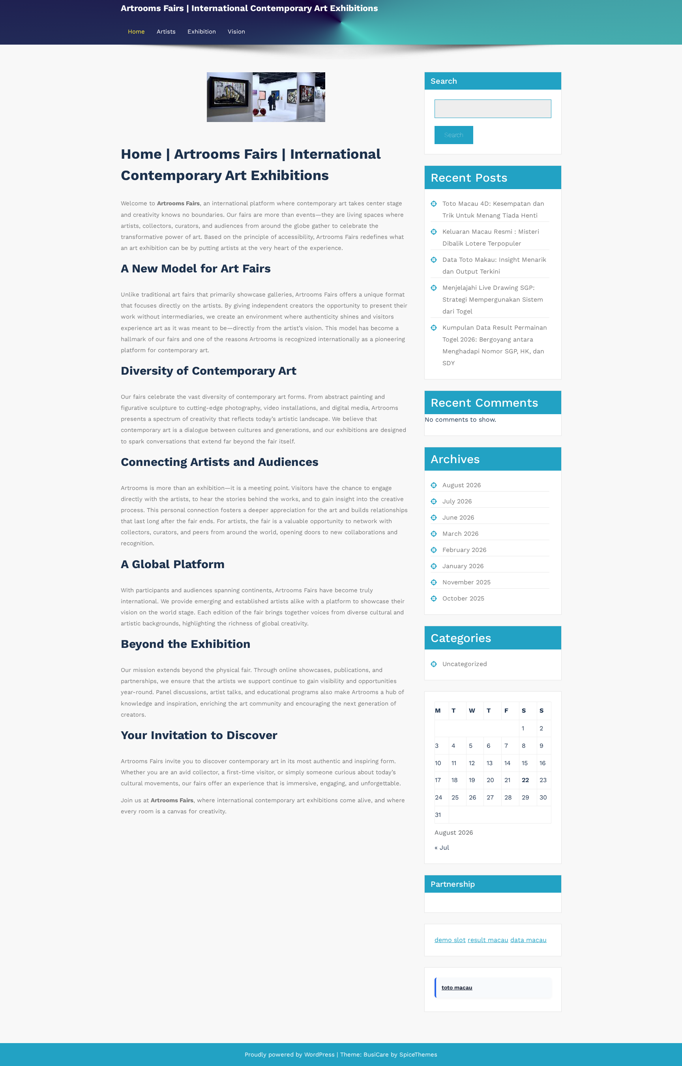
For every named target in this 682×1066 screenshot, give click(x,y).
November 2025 (466, 582)
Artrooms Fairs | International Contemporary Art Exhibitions (249, 8)
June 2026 (458, 517)
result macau (488, 940)
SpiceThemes (417, 1054)
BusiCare (377, 1054)
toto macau (457, 987)
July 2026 (457, 501)
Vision (236, 31)
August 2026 (461, 485)
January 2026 (463, 566)
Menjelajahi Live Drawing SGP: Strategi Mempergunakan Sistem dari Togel (492, 299)
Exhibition (201, 31)
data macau (528, 940)
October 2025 (463, 598)
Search (444, 81)
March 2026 (460, 533)
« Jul (442, 847)
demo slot (450, 940)
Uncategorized (464, 664)
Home (136, 31)
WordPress (319, 1054)
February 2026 (464, 550)
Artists (166, 31)
